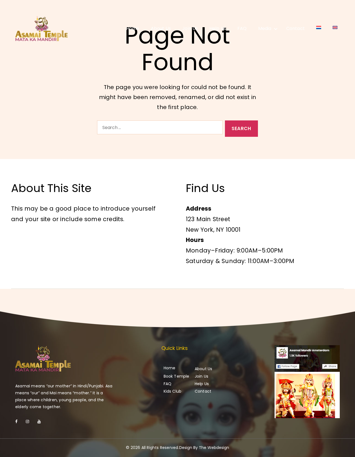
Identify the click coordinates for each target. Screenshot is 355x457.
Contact (295, 28)
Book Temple (176, 376)
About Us (161, 28)
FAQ (242, 28)
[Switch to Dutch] (318, 27)
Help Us (217, 28)
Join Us (190, 28)
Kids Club (173, 391)
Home (133, 28)
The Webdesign (214, 447)
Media (265, 28)
